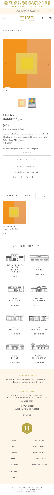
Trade (14, 477)
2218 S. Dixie (39, 334)
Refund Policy (39, 452)
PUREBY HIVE (14, 357)
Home (5, 30)
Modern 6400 (15, 30)
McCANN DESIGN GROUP (39, 357)
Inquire (27, 153)
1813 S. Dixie (15, 305)
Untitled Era (31, 491)
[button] (50, 18)
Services (14, 465)
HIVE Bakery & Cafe (15, 328)
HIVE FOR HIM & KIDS (15, 271)
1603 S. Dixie (15, 334)
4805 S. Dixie (14, 363)
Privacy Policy (39, 446)
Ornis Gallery (9, 115)
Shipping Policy (39, 459)
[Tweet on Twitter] (27, 177)
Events (14, 459)
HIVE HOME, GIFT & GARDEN (15, 266)
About (14, 440)
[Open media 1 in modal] (27, 63)
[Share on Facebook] (21, 177)
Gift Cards (39, 440)
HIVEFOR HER (39, 269)
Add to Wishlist (27, 166)
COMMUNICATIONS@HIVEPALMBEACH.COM (30, 398)
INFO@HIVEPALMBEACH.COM (31, 396)
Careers (14, 446)
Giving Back (14, 471)
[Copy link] (40, 177)
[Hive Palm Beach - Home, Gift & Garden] (27, 19)
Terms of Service (39, 465)
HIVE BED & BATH (14, 300)
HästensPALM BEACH (39, 300)
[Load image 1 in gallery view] (22, 102)
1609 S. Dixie (39, 274)
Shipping (6, 129)
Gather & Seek (35, 490)
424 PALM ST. (15, 277)
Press (14, 452)
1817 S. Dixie (39, 305)
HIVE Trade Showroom (39, 328)
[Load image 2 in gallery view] (32, 102)
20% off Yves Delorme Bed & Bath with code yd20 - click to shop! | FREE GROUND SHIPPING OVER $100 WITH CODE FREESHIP (27, 4)
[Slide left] (5, 63)
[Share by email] (33, 177)
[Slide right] (48, 63)
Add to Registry (27, 160)
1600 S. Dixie (39, 363)
